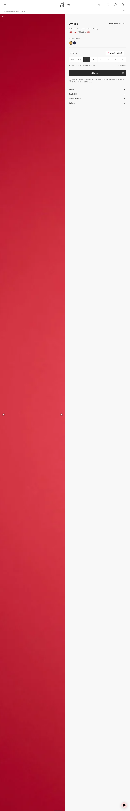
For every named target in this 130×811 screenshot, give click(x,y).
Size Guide (122, 65)
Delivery (72, 103)
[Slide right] (61, 414)
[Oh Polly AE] (65, 4)
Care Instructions (75, 99)
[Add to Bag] (94, 73)
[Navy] (74, 42)
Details (71, 89)
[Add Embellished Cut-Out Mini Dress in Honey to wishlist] (123, 73)
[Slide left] (3, 414)
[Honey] (70, 42)
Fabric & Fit (73, 94)
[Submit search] (124, 11)
